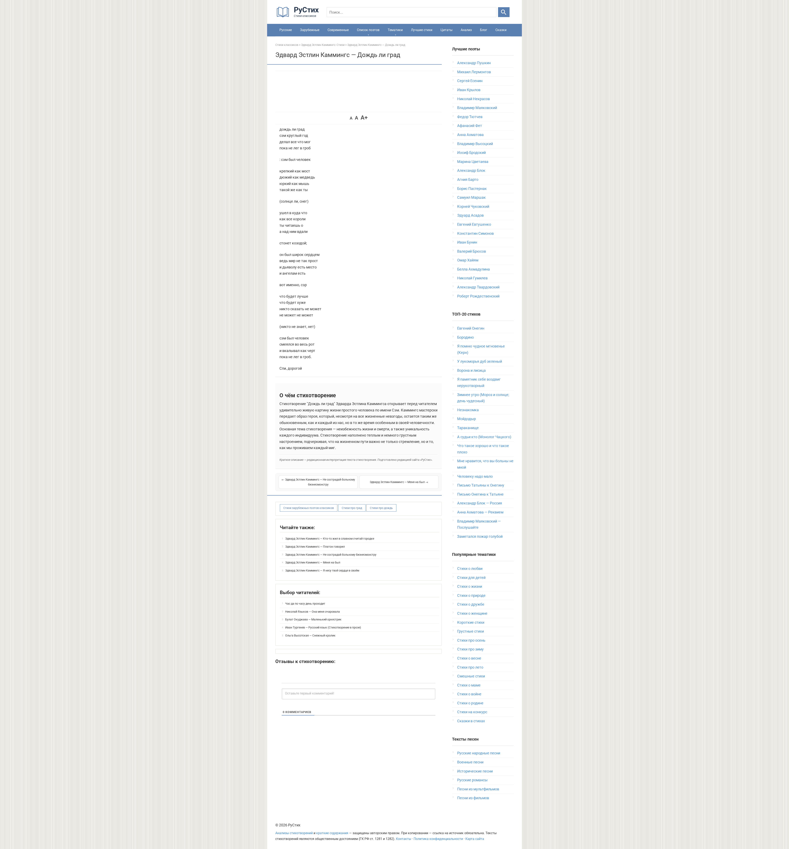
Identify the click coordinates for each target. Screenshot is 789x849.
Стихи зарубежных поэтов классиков (308, 508)
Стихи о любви (469, 568)
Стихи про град (352, 508)
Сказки (500, 30)
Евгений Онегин (470, 328)
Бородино (465, 337)
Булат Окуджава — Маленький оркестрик (313, 619)
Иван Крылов (468, 90)
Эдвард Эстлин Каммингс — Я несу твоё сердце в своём (322, 570)
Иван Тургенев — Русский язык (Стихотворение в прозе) (323, 627)
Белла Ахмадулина (473, 269)
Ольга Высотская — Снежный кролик (310, 635)
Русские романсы (472, 780)
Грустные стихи (470, 631)
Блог (483, 30)
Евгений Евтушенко (474, 224)
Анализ (466, 30)
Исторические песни (475, 771)
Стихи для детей (471, 577)
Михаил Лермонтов (474, 72)
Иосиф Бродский (471, 152)
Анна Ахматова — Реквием (480, 512)
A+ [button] (364, 117)
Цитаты (446, 30)
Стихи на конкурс (472, 712)
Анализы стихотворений (294, 833)
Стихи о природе (471, 595)
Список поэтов (368, 30)
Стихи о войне (469, 694)
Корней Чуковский (473, 206)
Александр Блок (471, 170)
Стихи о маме (469, 685)
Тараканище (468, 428)
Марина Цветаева (472, 161)
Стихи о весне (469, 658)
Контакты (403, 839)
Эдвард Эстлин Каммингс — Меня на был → (399, 482)
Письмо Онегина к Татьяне (480, 494)
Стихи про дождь (381, 508)
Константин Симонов (475, 233)
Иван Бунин (467, 242)
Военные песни (470, 762)
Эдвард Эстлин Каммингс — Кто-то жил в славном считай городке (329, 538)
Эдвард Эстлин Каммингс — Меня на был (312, 562)
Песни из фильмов (473, 798)
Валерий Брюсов (471, 251)
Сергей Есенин (469, 81)
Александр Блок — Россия (479, 503)
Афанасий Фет (469, 125)
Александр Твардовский (478, 287)
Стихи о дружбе (470, 604)
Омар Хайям (467, 260)
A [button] (351, 118)
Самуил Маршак (471, 197)
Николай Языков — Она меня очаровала (312, 611)
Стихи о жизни (469, 586)
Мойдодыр (466, 419)
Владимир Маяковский (477, 108)
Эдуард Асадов (470, 215)
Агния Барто (467, 179)
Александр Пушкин (474, 63)
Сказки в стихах (471, 721)
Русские (285, 30)
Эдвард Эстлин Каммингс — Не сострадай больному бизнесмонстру (330, 554)
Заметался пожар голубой (480, 536)
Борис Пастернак (472, 188)
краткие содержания (332, 833)
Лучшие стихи (421, 30)
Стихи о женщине (472, 613)
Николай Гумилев (472, 278)
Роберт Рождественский (478, 296)
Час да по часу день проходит (305, 603)
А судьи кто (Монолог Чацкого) (484, 437)
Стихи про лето (470, 667)
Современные (338, 30)
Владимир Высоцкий (475, 144)
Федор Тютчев (469, 117)
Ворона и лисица (471, 370)
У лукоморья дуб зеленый (479, 361)
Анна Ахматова (470, 134)
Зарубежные (309, 30)
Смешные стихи (471, 676)
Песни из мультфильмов (478, 789)
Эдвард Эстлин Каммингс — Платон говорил (315, 546)
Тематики (395, 30)
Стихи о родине (470, 703)
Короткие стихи (470, 622)
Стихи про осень (471, 640)
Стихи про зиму (470, 649)
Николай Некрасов (473, 99)
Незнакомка (468, 410)
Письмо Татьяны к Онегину (480, 485)
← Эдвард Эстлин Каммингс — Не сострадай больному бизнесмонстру (318, 482)
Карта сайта (474, 839)
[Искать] (504, 12)
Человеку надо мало (475, 476)
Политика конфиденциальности (438, 839)
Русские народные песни (478, 753)
